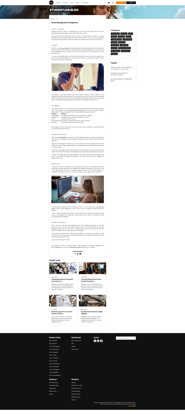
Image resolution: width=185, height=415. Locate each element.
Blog (72, 2)
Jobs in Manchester (54, 363)
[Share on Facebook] (75, 254)
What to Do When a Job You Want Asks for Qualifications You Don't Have (121, 68)
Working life (114, 53)
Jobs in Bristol (53, 343)
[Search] (113, 3)
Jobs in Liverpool (53, 358)
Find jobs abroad (75, 394)
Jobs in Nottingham (54, 369)
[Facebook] (101, 341)
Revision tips (122, 42)
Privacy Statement (114, 404)
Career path (124, 33)
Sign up (51, 394)
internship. (58, 247)
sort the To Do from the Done (76, 110)
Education (114, 36)
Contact (77, 2)
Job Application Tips (116, 39)
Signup (121, 2)
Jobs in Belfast (53, 340)
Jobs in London (53, 361)
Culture (130, 33)
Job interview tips (127, 39)
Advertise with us (53, 382)
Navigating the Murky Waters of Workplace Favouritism (119, 74)
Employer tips (53, 391)
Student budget (124, 45)
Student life (114, 48)
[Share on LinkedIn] (80, 254)
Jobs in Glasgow (53, 352)
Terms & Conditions (104, 404)
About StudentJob (76, 340)
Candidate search (54, 385)
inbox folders (64, 48)
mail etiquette (62, 137)
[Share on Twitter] (78, 254)
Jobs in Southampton (55, 375)
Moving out (114, 42)
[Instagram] (98, 341)
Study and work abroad (124, 48)
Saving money (115, 45)
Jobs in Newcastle (54, 366)
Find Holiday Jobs (76, 388)
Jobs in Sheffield (53, 372)
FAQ (72, 343)
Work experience (115, 51)
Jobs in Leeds (53, 355)
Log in (131, 2)
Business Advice (115, 33)
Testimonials (52, 388)
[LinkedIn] (95, 341)
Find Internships (75, 391)
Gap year (128, 36)
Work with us (74, 349)
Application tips (75, 397)
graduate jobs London (75, 247)
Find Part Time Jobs (76, 385)
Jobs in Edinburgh (54, 349)
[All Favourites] (109, 3)
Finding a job (121, 36)
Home (52, 18)
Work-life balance (125, 51)
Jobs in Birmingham (54, 346)
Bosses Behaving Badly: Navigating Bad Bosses (121, 79)
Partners (73, 400)
